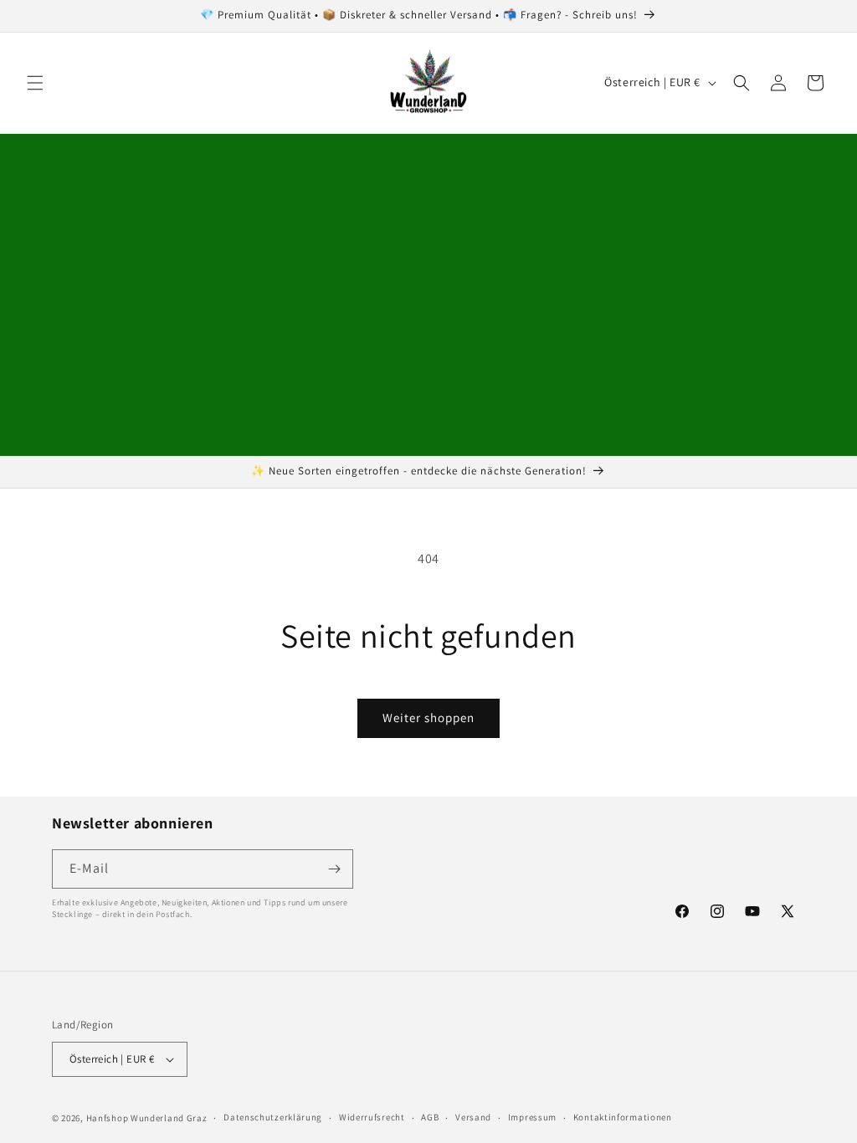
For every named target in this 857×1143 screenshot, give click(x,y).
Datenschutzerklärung (272, 1117)
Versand (473, 1117)
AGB (430, 1117)
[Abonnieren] (334, 869)
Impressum (532, 1117)
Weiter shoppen (428, 717)
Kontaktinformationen (622, 1117)
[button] (35, 82)
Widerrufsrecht (372, 1117)
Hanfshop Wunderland (135, 1118)
